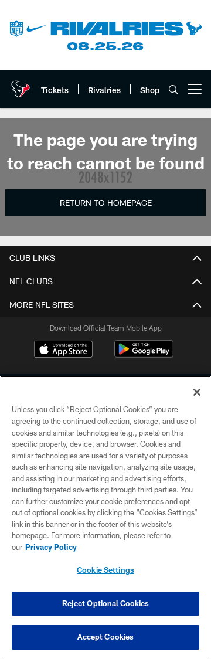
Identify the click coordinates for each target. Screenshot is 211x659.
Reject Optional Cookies (105, 603)
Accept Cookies (105, 636)
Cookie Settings (105, 570)
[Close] (197, 392)
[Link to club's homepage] (20, 84)
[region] (105, 517)
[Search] (173, 89)
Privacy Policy (51, 547)
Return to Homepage (106, 203)
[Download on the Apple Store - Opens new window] (63, 351)
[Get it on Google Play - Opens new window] (143, 355)
